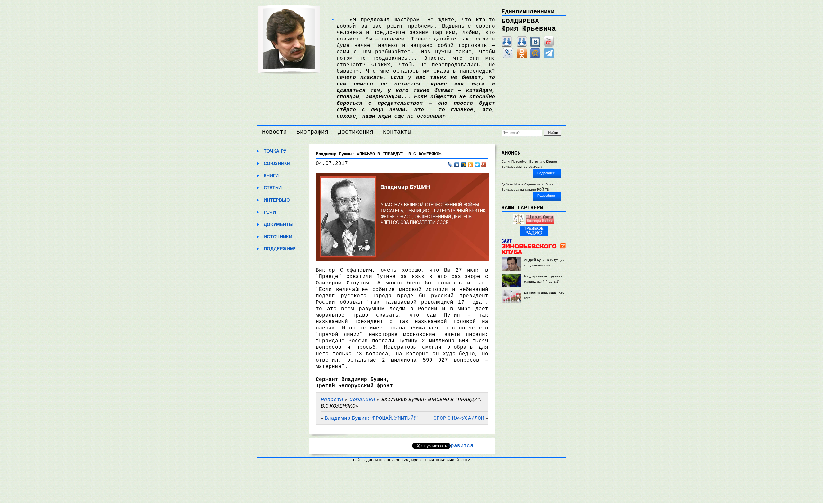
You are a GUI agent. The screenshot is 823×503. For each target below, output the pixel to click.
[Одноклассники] (522, 57)
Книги (271, 175)
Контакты (397, 132)
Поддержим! (279, 248)
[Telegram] (549, 57)
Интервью (277, 199)
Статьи (273, 187)
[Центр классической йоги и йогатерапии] (540, 223)
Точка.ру (275, 151)
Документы (279, 224)
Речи (270, 212)
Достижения (355, 132)
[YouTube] (549, 45)
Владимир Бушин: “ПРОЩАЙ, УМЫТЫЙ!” (371, 417)
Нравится (460, 446)
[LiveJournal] (508, 57)
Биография (312, 132)
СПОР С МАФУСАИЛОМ (458, 417)
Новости (274, 132)
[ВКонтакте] (535, 45)
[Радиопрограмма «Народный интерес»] (518, 223)
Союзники (277, 163)
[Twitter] (477, 165)
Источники (278, 236)
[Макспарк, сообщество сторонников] (522, 45)
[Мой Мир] (535, 57)
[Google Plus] (484, 165)
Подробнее (546, 173)
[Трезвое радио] (534, 234)
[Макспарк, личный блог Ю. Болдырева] (507, 45)
